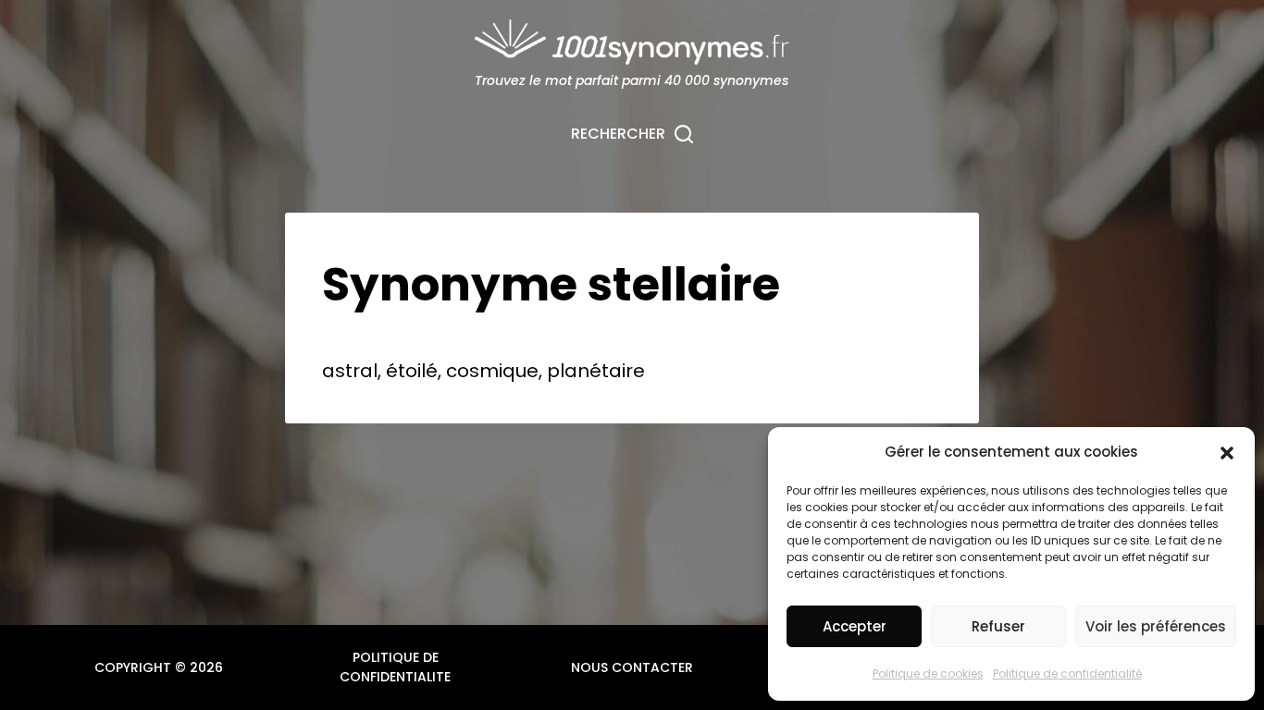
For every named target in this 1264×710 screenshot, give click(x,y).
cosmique (492, 371)
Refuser (998, 626)
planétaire (596, 371)
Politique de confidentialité (1067, 673)
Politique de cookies (928, 673)
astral (350, 371)
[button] (1227, 453)
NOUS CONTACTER (632, 667)
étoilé (412, 371)
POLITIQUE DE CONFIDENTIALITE (395, 667)
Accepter (854, 626)
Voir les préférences (1155, 626)
